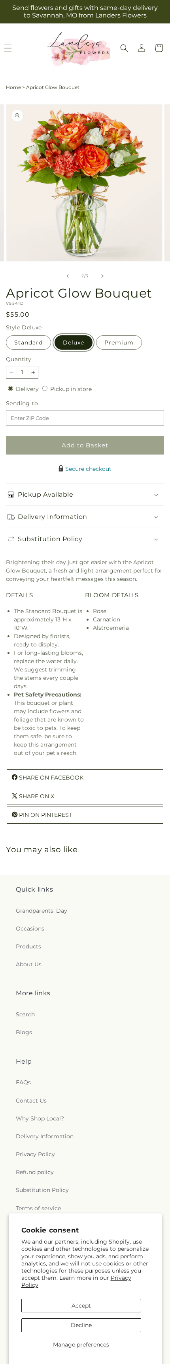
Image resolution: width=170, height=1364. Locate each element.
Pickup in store (71, 389)
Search (25, 1014)
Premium (119, 342)
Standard (28, 342)
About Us (29, 964)
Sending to (34, 403)
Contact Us (31, 1100)
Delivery (28, 389)
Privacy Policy (35, 1154)
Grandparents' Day (41, 910)
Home (13, 87)
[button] (124, 48)
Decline (81, 1325)
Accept (81, 1305)
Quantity (18, 359)
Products (28, 946)
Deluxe (73, 342)
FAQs (23, 1082)
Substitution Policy (42, 1190)
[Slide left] (67, 276)
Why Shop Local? (40, 1118)
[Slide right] (102, 276)
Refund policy (35, 1172)
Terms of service (38, 1208)
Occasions (30, 928)
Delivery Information (45, 1136)
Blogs (24, 1032)
